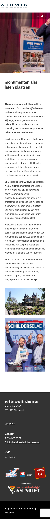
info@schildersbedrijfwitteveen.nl (23, 442)
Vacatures (10, 424)
